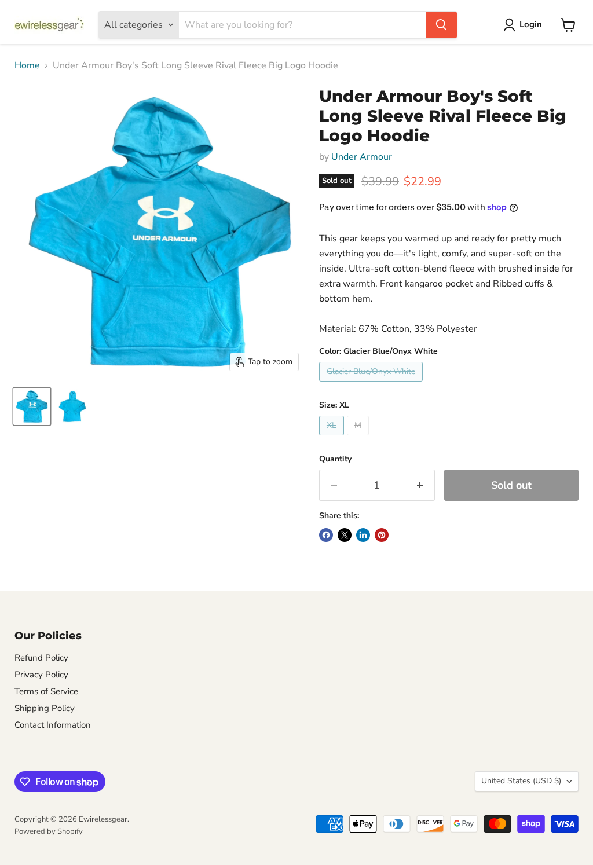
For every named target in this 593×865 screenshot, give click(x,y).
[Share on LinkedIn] (363, 535)
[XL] (333, 438)
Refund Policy (41, 658)
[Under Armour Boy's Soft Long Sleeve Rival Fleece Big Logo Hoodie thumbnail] (31, 406)
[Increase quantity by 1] (420, 485)
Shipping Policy (44, 708)
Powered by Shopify (48, 831)
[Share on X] (345, 535)
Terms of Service (46, 691)
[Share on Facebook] (326, 535)
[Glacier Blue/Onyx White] (372, 384)
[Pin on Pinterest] (382, 535)
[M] (359, 438)
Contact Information (52, 725)
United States (521, 780)
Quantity (335, 459)
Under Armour (361, 157)
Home (27, 65)
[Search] (441, 25)
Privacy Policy (41, 674)
